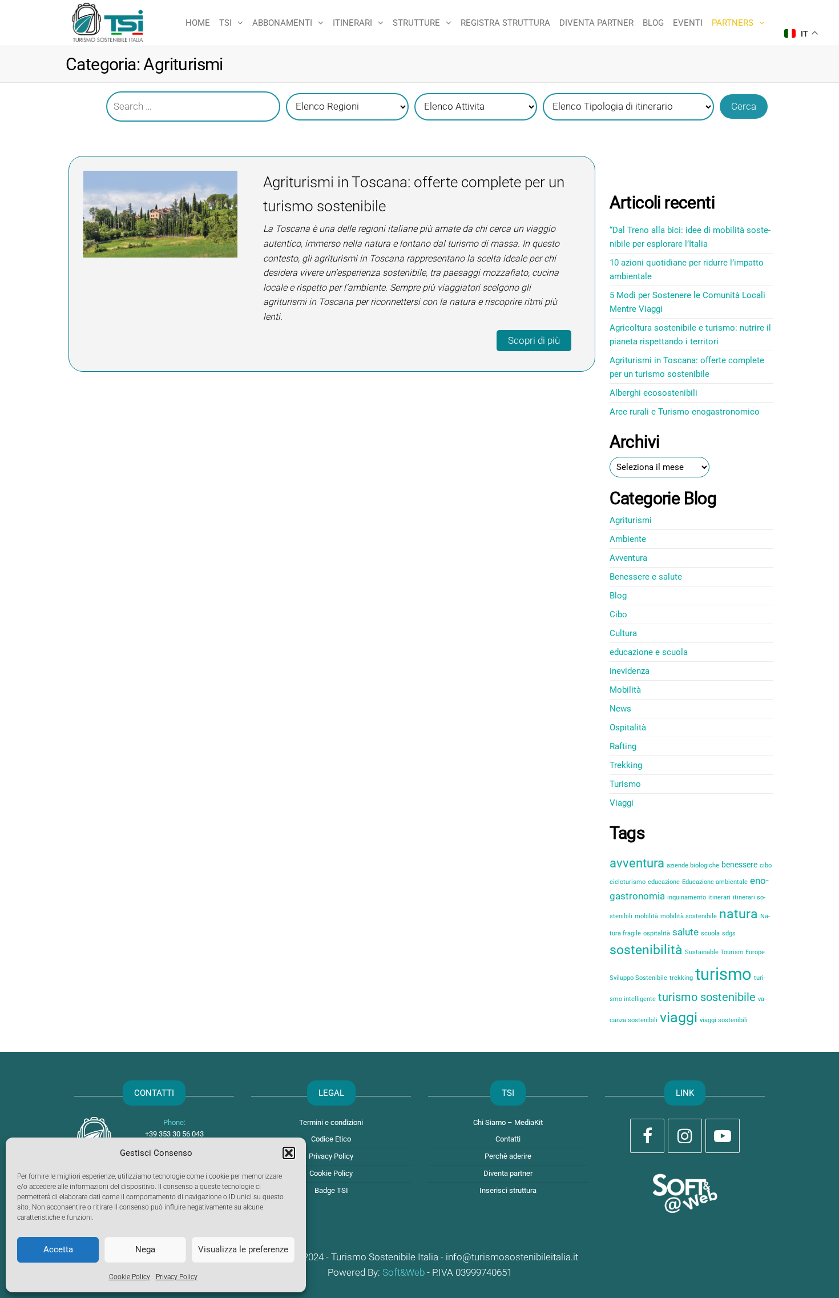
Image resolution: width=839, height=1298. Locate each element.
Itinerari (352, 23)
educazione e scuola (649, 652)
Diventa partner (596, 23)
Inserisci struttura (508, 1190)
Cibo (618, 614)
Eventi (688, 23)
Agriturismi (631, 520)
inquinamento (686, 897)
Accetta (58, 1249)
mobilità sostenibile (688, 916)
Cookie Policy (129, 1277)
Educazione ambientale (715, 882)
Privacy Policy (176, 1277)
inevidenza (630, 671)
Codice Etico (331, 1139)
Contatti (508, 1139)
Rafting (623, 746)
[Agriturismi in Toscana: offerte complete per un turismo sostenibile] (160, 213)
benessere (739, 864)
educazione (664, 882)
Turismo (625, 784)
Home (197, 23)
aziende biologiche (693, 865)
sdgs (729, 933)
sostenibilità (646, 950)
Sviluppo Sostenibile (638, 978)
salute (685, 932)
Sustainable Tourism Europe (725, 952)
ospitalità (656, 933)
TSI (225, 23)
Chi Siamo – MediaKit (508, 1122)
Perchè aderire (508, 1156)
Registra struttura (505, 23)
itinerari (719, 897)
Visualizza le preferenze (243, 1249)
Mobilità (625, 690)
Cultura (623, 633)
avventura (637, 863)
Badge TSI (331, 1190)
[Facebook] (647, 1136)
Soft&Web (403, 1272)
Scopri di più (534, 340)
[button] (289, 1153)
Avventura (628, 558)
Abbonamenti (282, 23)
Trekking (626, 765)
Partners (732, 23)
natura (738, 914)
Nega (145, 1249)
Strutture (416, 23)
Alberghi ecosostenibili (653, 393)
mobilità (646, 916)
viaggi (678, 1017)
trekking (681, 978)
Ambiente (628, 539)
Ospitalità (628, 727)
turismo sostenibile (707, 997)
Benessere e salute (646, 577)
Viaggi (622, 803)
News (620, 709)
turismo (723, 974)
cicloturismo (628, 882)
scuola (710, 933)
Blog (653, 23)
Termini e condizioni (331, 1122)
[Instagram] (685, 1136)
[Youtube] (722, 1136)
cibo (766, 865)
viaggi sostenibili (724, 1020)
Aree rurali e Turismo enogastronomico (685, 412)
